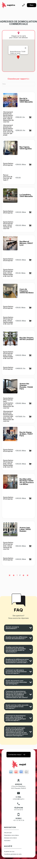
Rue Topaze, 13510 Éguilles (26, 148)
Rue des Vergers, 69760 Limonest (27, 338)
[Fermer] (25, 48)
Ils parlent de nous (9, 851)
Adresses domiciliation (10, 838)
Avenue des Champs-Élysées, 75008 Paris (26, 386)
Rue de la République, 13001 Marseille (26, 100)
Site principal (8, 832)
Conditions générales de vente (12, 854)
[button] (18, 57)
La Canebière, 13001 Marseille (26, 195)
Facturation (7, 840)
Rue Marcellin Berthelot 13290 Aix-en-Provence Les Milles (27, 481)
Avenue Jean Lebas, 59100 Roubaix (25, 529)
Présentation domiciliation (11, 835)
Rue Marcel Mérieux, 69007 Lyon (26, 243)
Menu (31, 5)
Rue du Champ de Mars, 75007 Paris (26, 434)
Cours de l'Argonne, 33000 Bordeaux (27, 291)
